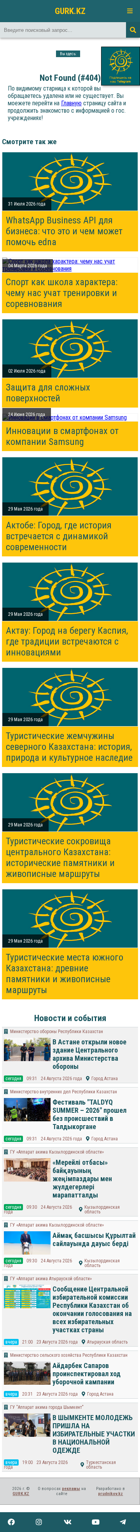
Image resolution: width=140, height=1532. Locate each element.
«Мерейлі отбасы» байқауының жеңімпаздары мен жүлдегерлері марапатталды (82, 1178)
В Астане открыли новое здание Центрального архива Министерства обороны (89, 1054)
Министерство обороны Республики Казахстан (56, 1031)
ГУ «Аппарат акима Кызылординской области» (57, 1152)
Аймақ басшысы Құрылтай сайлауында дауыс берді (94, 1239)
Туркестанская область (101, 1464)
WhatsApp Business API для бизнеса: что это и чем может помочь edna (64, 231)
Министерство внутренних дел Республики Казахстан (63, 1091)
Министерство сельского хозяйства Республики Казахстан (69, 1355)
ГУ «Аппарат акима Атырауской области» (51, 1278)
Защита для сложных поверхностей (48, 393)
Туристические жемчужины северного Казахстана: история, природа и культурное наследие (69, 746)
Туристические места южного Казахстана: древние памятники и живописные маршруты (64, 973)
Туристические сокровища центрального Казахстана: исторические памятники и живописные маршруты (60, 857)
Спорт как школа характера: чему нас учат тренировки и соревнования (61, 293)
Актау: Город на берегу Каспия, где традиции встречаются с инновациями (67, 641)
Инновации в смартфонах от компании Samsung (62, 436)
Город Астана (104, 1078)
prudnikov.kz (110, 1493)
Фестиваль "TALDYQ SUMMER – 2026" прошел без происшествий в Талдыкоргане (89, 1114)
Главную (71, 103)
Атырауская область (107, 1342)
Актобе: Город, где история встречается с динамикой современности (59, 536)
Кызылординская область (102, 1209)
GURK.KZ (70, 11)
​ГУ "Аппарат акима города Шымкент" (47, 1407)
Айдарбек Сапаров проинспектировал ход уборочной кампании (86, 1373)
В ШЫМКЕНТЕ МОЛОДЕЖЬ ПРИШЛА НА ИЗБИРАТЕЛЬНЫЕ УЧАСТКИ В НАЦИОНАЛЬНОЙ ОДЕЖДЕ (93, 1433)
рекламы (71, 1488)
